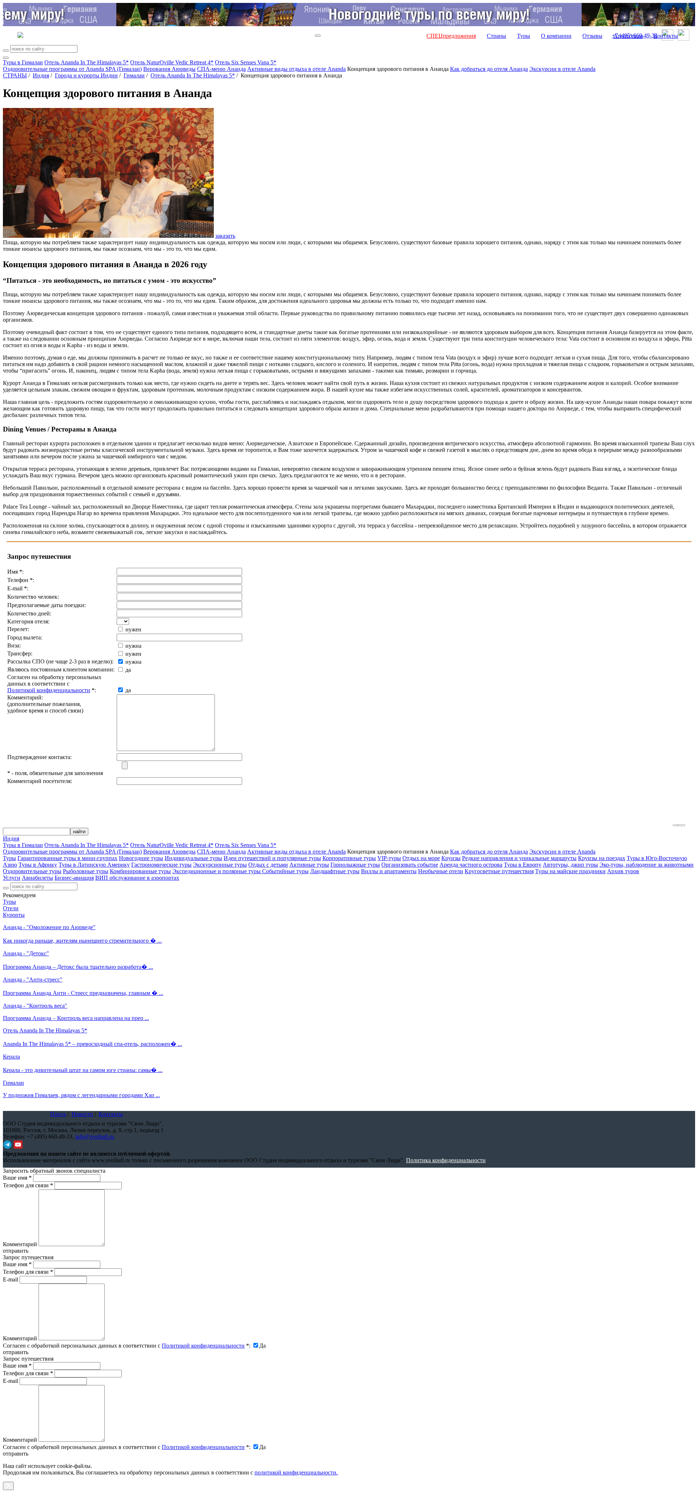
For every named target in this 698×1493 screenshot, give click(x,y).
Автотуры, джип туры (570, 865)
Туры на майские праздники (570, 871)
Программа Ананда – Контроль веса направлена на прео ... (76, 1018)
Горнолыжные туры (355, 865)
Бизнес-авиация (74, 878)
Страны (496, 36)
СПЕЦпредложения (451, 36)
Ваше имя (17, 1178)
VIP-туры (389, 858)
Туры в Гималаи (23, 62)
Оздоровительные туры (32, 871)
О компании (556, 36)
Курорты (14, 915)
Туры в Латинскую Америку (94, 865)
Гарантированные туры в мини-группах (67, 858)
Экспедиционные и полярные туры (217, 871)
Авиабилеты (37, 878)
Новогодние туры (141, 858)
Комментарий (20, 1244)
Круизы (451, 858)
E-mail (10, 1279)
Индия (41, 75)
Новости (82, 1114)
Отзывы (592, 36)
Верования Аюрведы (169, 69)
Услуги (11, 878)
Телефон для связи (28, 1185)
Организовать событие (409, 865)
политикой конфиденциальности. (296, 1472)
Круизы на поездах (601, 858)
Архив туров (623, 871)
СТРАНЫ (15, 75)
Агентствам (628, 36)
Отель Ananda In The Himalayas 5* (86, 62)
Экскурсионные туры (220, 865)
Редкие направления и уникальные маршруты (519, 858)
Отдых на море (421, 858)
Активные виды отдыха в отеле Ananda (296, 69)
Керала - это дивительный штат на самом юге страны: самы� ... (83, 1070)
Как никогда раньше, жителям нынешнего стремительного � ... (82, 941)
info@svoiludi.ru (94, 1136)
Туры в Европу (522, 865)
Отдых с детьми (268, 865)
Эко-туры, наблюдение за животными (646, 865)
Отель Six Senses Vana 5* (245, 62)
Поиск (58, 1114)
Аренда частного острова (471, 865)
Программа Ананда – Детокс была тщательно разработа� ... (78, 967)
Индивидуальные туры (193, 858)
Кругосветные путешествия (499, 871)
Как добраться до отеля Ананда (489, 69)
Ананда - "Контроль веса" (35, 1006)
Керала (11, 1056)
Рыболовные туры (85, 871)
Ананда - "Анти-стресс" (33, 979)
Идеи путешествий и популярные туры (272, 858)
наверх (679, 825)
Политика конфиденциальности (446, 1160)
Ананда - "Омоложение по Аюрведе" (49, 927)
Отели (11, 908)
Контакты (666, 36)
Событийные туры (285, 871)
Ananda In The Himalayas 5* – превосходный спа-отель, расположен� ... (92, 1044)
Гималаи (134, 75)
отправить (15, 1453)
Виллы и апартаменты (389, 871)
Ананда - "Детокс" (26, 953)
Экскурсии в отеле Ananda (562, 69)
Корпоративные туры (349, 858)
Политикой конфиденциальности (48, 690)
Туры (523, 36)
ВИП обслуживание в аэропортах (137, 878)
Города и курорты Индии (86, 75)
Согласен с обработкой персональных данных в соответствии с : (126, 1346)
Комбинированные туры (140, 871)
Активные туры (309, 865)
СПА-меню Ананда (221, 69)
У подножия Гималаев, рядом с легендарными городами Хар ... (81, 1095)
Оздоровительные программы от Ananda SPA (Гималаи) (72, 69)
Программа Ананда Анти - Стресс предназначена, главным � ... (83, 993)
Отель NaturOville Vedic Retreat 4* (171, 62)
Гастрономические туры (161, 865)
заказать (225, 236)
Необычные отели (440, 871)
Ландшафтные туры (335, 871)
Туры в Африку (38, 865)
